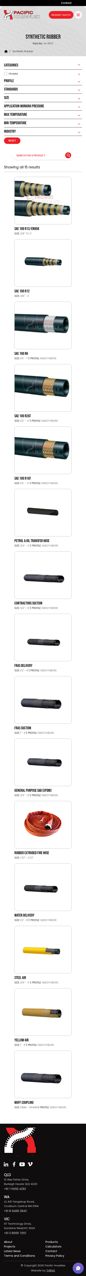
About (8, 1242)
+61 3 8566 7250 (15, 1233)
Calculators (53, 1246)
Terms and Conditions (19, 1256)
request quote (61, 14)
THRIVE (50, 1270)
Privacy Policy (54, 1256)
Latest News (12, 1251)
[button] (78, 1268)
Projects (9, 1246)
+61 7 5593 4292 (15, 1189)
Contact (66, 3)
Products (51, 1242)
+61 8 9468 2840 (15, 1211)
